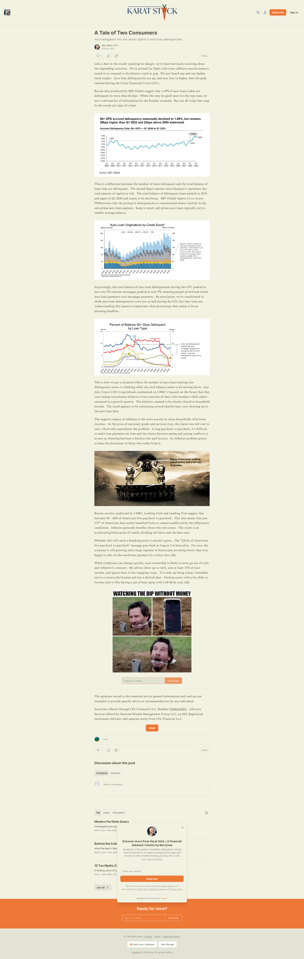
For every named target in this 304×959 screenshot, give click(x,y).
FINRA (174, 709)
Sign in (294, 12)
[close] (182, 827)
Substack (136, 952)
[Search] (258, 12)
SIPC (183, 709)
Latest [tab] (106, 812)
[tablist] (108, 773)
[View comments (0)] (108, 56)
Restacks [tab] (115, 773)
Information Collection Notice (151, 889)
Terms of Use (167, 886)
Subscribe (278, 12)
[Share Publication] (265, 12)
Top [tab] (98, 812)
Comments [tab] (102, 773)
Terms (157, 936)
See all (101, 887)
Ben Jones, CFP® (109, 45)
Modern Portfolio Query (111, 821)
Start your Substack (144, 944)
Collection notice (171, 936)
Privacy (148, 936)
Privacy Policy (176, 889)
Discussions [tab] (119, 812)
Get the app (167, 944)
